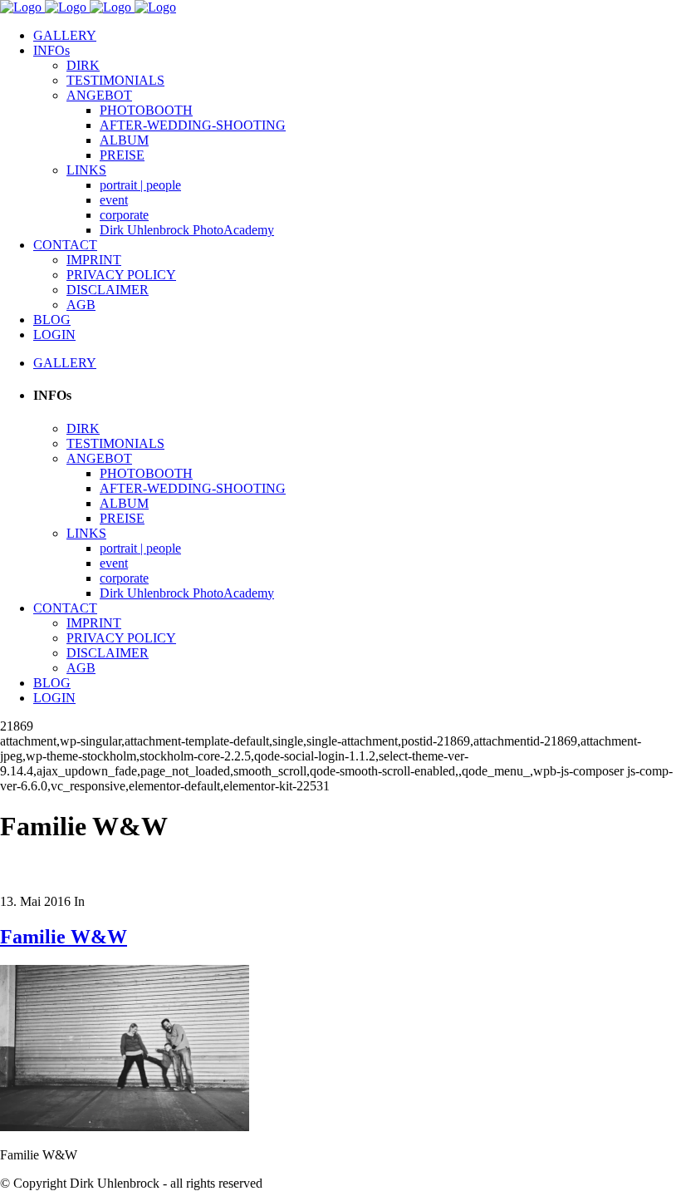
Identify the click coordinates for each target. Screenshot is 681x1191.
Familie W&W (63, 936)
